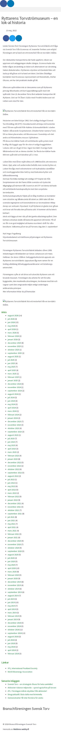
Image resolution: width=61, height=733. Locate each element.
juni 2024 (11, 401)
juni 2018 (11, 643)
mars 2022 (12, 493)
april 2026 (12, 329)
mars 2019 (12, 612)
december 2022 (14, 462)
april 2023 (12, 448)
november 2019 (14, 585)
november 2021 (14, 507)
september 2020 (15, 551)
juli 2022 (11, 479)
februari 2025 (13, 377)
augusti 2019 (13, 595)
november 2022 (14, 466)
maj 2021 (11, 524)
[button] (30, 9)
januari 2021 (13, 537)
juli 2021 (11, 517)
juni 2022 (11, 483)
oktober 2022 (13, 469)
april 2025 (12, 370)
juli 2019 (11, 599)
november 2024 (14, 387)
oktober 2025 (13, 349)
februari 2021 (13, 534)
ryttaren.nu (40, 291)
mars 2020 (12, 571)
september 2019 (15, 592)
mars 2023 (12, 452)
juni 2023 (11, 442)
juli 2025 (11, 360)
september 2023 (15, 431)
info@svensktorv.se (11, 715)
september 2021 (15, 513)
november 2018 (14, 626)
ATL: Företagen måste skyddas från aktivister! (27, 691)
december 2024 (14, 384)
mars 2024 (12, 411)
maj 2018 (11, 647)
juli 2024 (11, 397)
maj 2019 (11, 606)
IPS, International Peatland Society (22, 668)
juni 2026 (11, 322)
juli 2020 (11, 558)
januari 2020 (13, 578)
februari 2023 (13, 455)
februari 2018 (13, 653)
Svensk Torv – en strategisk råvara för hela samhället (30, 684)
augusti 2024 (13, 394)
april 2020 (12, 568)
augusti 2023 (13, 435)
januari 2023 (13, 459)
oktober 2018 (13, 629)
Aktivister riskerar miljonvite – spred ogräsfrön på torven (32, 687)
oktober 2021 (13, 510)
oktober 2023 (13, 428)
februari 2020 (13, 575)
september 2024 (15, 390)
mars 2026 (12, 332)
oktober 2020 (13, 548)
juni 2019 (11, 602)
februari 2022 (13, 496)
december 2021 (14, 503)
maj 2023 (11, 445)
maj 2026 (11, 326)
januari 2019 (13, 619)
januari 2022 (13, 500)
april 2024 (12, 407)
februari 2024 (13, 414)
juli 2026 (11, 319)
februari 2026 (13, 336)
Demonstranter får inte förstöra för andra (25, 698)
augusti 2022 (13, 476)
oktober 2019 (13, 589)
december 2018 (14, 623)
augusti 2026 (13, 315)
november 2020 (14, 544)
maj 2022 (11, 486)
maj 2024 (11, 404)
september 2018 (15, 633)
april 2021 (12, 527)
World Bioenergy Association (20, 671)
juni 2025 (11, 363)
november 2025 (14, 346)
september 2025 (15, 353)
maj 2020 (11, 565)
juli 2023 (11, 438)
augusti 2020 (13, 554)
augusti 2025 (13, 356)
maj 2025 (11, 366)
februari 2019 (13, 616)
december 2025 (14, 343)
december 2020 (14, 541)
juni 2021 (11, 520)
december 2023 (14, 421)
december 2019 (14, 582)
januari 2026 (13, 339)
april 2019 (12, 609)
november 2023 (14, 425)
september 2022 (15, 472)
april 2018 (12, 650)
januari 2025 (13, 380)
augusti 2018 (13, 636)
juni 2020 (11, 561)
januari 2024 (13, 418)
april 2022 (12, 489)
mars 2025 (12, 373)
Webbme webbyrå (21, 729)
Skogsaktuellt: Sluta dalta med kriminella (25, 694)
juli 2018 (11, 640)
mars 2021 (12, 530)
